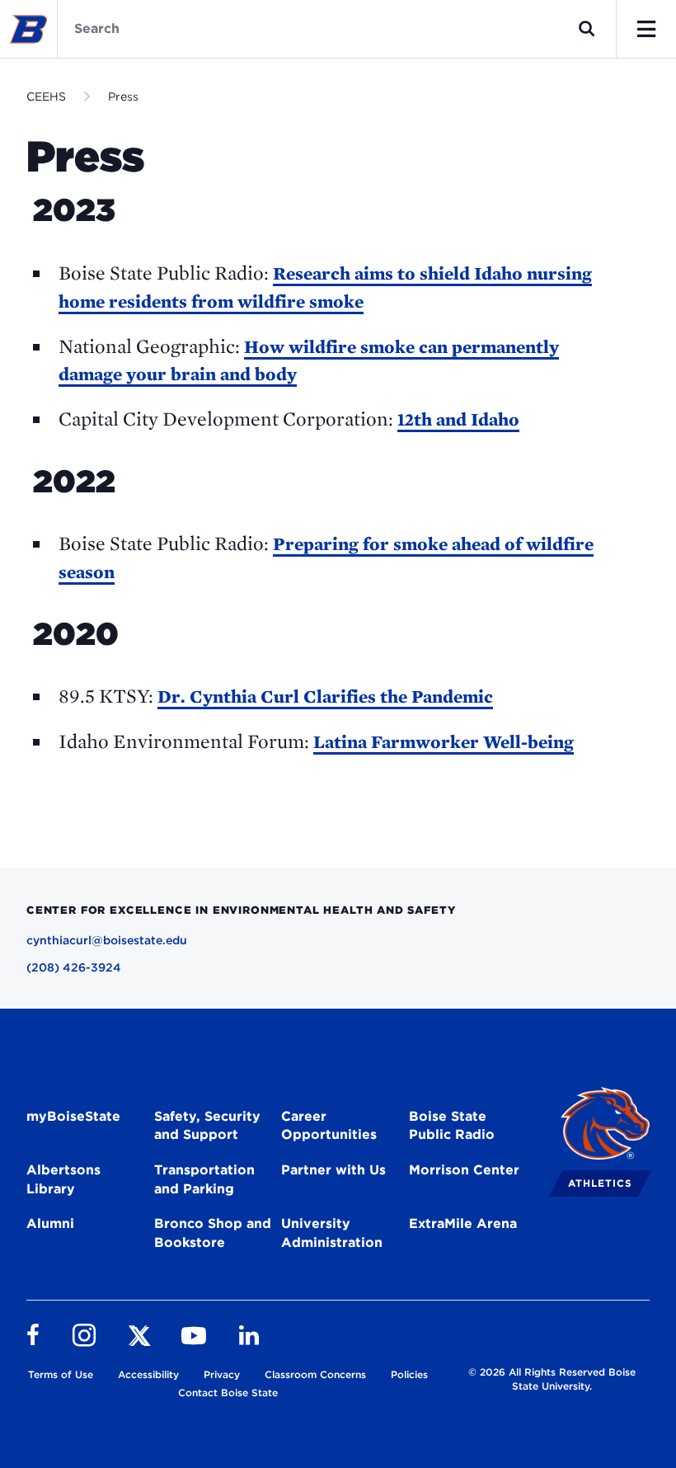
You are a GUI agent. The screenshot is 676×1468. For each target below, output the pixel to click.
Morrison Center (464, 1170)
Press (123, 96)
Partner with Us (333, 1170)
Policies (409, 1374)
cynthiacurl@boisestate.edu (106, 940)
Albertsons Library (63, 1179)
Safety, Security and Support (207, 1125)
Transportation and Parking (204, 1179)
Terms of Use (60, 1374)
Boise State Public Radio (452, 1125)
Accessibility (148, 1374)
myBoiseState (73, 1116)
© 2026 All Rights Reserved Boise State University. (552, 1379)
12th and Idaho (458, 419)
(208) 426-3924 (73, 967)
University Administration (332, 1233)
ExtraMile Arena (463, 1223)
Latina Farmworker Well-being (443, 741)
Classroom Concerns (315, 1374)
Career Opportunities (329, 1125)
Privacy (222, 1374)
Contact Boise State (228, 1392)
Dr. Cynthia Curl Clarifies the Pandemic (325, 696)
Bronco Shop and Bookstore (212, 1233)
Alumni (50, 1223)
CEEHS (46, 96)
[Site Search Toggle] (587, 29)
